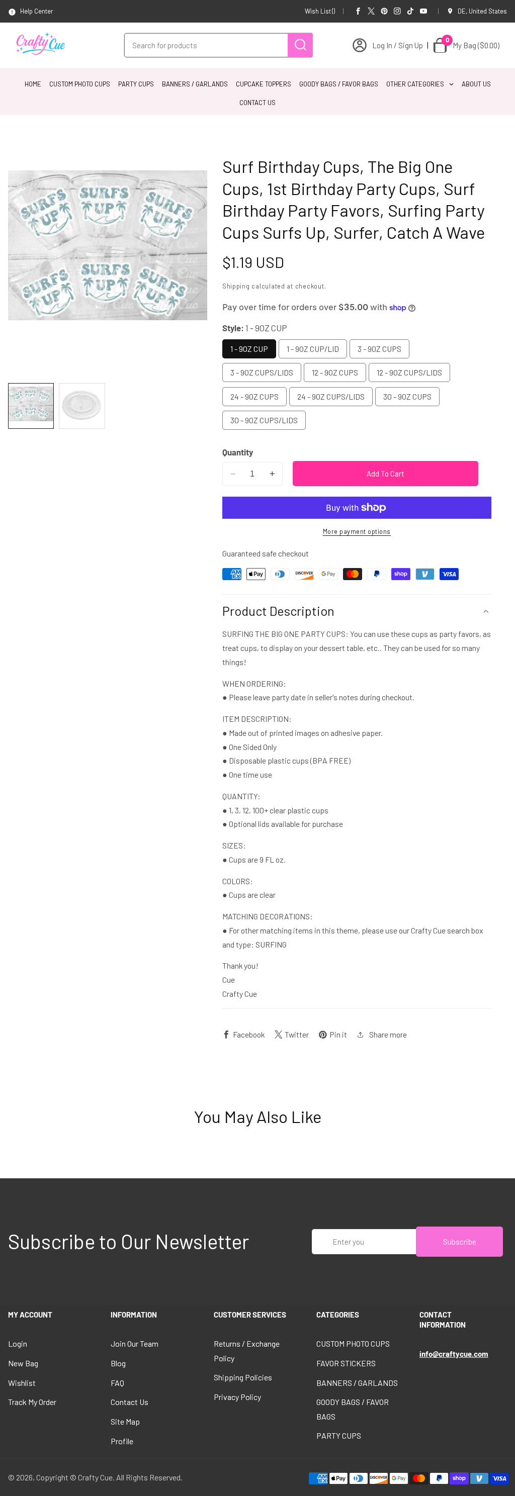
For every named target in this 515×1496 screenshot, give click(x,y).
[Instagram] (397, 11)
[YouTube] (423, 11)
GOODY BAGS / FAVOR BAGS (352, 1409)
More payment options (357, 531)
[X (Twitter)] (371, 11)
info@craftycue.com (453, 1353)
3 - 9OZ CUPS (379, 348)
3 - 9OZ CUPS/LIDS (261, 372)
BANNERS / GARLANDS (357, 1382)
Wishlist (22, 1382)
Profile (122, 1441)
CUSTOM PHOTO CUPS (353, 1343)
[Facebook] (358, 11)
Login (17, 1343)
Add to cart (385, 473)
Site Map (125, 1421)
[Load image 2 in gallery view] (82, 406)
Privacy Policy (237, 1396)
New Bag (23, 1363)
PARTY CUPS (338, 1435)
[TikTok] (410, 11)
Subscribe (459, 1241)
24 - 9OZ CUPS (254, 396)
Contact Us (129, 1402)
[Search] (300, 45)
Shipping (236, 286)
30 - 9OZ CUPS (407, 396)
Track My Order (32, 1402)
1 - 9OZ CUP (249, 348)
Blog (118, 1363)
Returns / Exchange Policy (247, 1350)
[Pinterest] (384, 11)
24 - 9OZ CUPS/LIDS (331, 396)
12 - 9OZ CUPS (335, 372)
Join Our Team (134, 1343)
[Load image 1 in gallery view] (31, 406)
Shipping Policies (243, 1377)
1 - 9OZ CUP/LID (313, 348)
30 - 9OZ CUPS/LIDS (264, 420)
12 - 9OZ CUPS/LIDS (409, 372)
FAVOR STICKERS (346, 1363)
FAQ (117, 1382)
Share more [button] (388, 1034)
